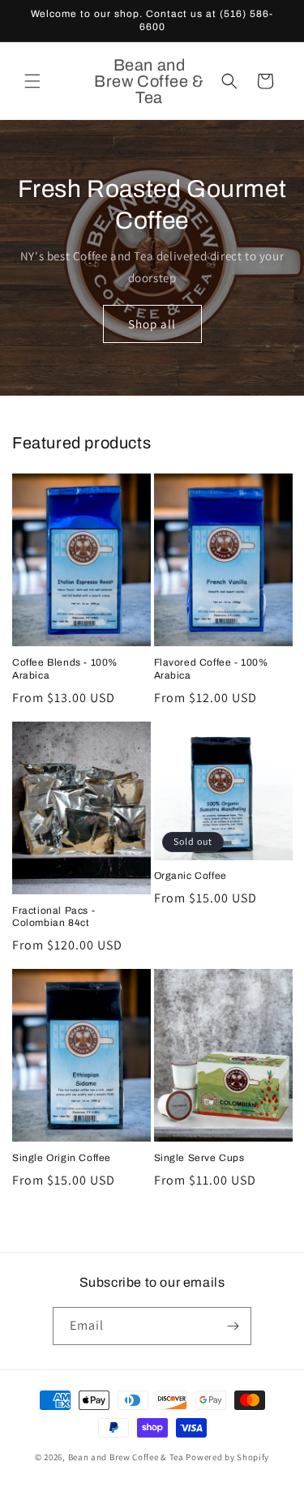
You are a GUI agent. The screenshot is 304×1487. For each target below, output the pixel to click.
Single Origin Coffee (61, 1157)
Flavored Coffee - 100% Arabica (211, 669)
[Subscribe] (232, 1326)
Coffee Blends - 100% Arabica (65, 669)
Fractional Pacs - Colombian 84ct (53, 917)
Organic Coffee (190, 875)
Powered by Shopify (227, 1457)
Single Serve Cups (199, 1157)
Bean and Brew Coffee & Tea (126, 1457)
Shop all (152, 323)
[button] (32, 81)
